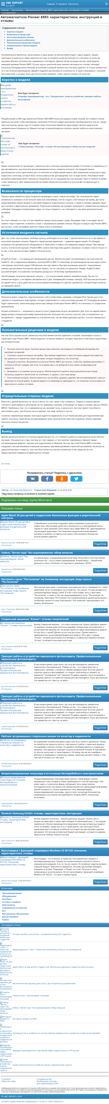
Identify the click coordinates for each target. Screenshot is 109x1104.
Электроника (6, 545)
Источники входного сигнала (20, 37)
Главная (51, 4)
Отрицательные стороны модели (22, 45)
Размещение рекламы (47, 1081)
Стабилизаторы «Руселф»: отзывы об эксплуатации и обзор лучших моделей (56, 146)
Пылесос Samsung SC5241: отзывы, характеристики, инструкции (41, 813)
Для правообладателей (47, 1083)
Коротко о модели (15, 32)
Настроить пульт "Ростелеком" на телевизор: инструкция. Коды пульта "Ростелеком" (46, 581)
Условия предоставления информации (19, 1101)
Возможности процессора (18, 34)
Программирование (12, 893)
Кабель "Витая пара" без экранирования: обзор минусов (37, 552)
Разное (5, 919)
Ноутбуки (7, 899)
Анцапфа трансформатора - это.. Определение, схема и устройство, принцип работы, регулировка (60, 98)
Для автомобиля (10, 916)
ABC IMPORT (14, 3)
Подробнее (100, 543)
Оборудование (9, 896)
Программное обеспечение (15, 914)
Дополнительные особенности (21, 40)
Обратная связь (8, 1081)
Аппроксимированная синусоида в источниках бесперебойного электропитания (52, 773)
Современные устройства (14, 908)
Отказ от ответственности (51, 1101)
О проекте (61, 4)
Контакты (73, 4)
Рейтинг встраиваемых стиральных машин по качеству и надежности (46, 736)
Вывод (10, 48)
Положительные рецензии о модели (23, 43)
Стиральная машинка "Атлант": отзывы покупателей (35, 619)
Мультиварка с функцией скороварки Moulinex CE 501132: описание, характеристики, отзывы (44, 852)
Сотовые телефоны (11, 902)
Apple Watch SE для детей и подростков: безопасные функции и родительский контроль (50, 517)
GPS (4, 911)
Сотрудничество (44, 1079)
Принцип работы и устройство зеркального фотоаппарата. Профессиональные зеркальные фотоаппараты (51, 658)
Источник (5, 464)
